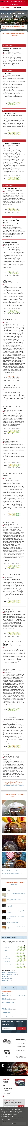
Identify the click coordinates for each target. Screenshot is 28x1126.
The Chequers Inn (10, 114)
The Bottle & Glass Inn (12, 189)
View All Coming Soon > (7, 1016)
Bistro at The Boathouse (13, 574)
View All (14, 38)
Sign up (22, 1028)
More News (14, 884)
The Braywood (6, 953)
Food (9, 100)
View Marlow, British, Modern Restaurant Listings (13, 27)
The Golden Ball (10, 718)
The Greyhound (10, 669)
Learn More (10, 1073)
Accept (14, 1123)
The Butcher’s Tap (10, 243)
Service (13, 100)
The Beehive (9, 610)
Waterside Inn (6, 947)
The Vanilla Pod (6, 958)
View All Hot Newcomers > (8, 1002)
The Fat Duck (9, 523)
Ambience (18, 100)
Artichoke (7, 73)
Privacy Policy (5, 1031)
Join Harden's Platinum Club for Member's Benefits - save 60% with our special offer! (13, 3)
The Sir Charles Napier (12, 144)
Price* (5, 100)
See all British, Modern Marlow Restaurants (14, 785)
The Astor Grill (10, 439)
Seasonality (5, 966)
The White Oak (10, 386)
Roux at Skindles (6, 961)
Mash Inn (8, 755)
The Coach (7, 281)
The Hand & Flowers (11, 319)
